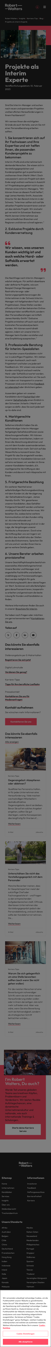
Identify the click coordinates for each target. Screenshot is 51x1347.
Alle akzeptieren (25, 1342)
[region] (25, 1318)
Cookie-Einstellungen (26, 1334)
